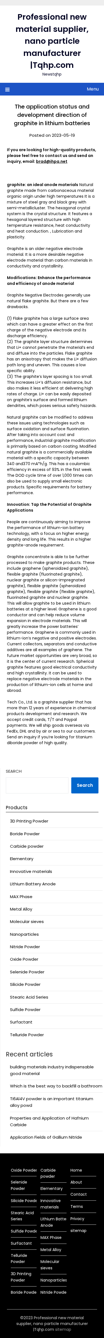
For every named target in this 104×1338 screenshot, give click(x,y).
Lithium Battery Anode (33, 884)
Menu (93, 89)
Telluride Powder (27, 1035)
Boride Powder (25, 834)
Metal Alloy (21, 909)
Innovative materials (31, 871)
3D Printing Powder (29, 821)
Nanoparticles (24, 934)
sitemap (78, 1230)
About (76, 1182)
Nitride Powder (25, 947)
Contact (78, 1194)
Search (14, 771)
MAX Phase (21, 896)
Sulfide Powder (25, 1009)
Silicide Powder (25, 984)
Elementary (21, 859)
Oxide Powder (24, 959)
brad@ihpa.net (51, 161)
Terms (76, 1206)
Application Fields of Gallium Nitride (46, 1137)
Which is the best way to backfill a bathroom (56, 1086)
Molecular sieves (27, 921)
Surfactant (21, 1022)
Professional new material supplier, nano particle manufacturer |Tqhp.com (52, 41)
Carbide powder (27, 846)
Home (76, 1170)
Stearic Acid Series (29, 997)
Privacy (77, 1218)
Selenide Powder (27, 972)
